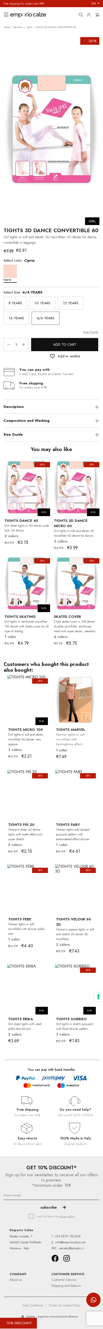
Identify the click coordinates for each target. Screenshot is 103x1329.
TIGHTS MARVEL (70, 729)
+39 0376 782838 (80, 1115)
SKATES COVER (67, 616)
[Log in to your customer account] (90, 14)
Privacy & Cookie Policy (64, 1305)
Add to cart (64, 344)
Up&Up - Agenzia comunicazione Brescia (52, 1316)
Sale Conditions (33, 1305)
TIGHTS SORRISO (71, 1019)
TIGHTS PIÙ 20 (21, 824)
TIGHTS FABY (68, 824)
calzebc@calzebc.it (71, 1248)
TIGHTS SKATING (20, 616)
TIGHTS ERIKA (20, 1019)
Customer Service (64, 1279)
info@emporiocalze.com (70, 1242)
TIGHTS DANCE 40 (21, 520)
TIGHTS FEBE (19, 919)
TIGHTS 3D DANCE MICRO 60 (70, 523)
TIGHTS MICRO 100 (25, 729)
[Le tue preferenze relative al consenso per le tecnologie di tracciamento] (98, 996)
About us (16, 1279)
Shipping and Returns (66, 1285)
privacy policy (66, 1216)
